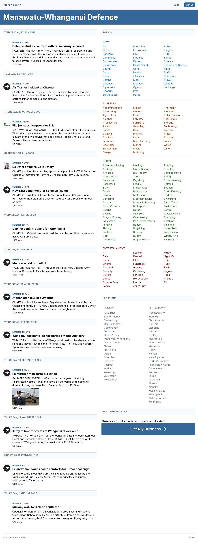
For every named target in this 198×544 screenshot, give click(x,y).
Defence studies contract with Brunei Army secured (48, 46)
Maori (136, 79)
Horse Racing (141, 169)
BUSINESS (109, 103)
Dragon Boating (112, 217)
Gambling (138, 126)
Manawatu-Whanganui (29, 130)
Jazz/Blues (139, 286)
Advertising (109, 111)
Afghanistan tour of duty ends (32, 297)
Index (192, 537)
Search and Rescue (175, 65)
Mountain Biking (142, 198)
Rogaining (139, 228)
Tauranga (154, 379)
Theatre (168, 278)
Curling (107, 209)
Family (106, 286)
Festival (137, 256)
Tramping (169, 217)
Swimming (170, 198)
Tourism (168, 130)
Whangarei (154, 401)
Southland (110, 357)
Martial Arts (140, 187)
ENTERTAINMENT (114, 248)
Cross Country (111, 206)
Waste (167, 141)
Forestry (138, 118)
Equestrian (109, 221)
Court (106, 72)
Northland (110, 349)
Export (137, 107)
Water (167, 144)
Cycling (107, 213)
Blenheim (153, 316)
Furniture (138, 122)
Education (139, 46)
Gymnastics (109, 239)
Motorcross (140, 191)
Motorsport (140, 195)
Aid (104, 46)
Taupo (152, 375)
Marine (137, 144)
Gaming (137, 267)
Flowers (138, 61)
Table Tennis (171, 202)
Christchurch (156, 320)
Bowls (106, 191)
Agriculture (109, 115)
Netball (137, 209)
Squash (168, 187)
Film (135, 260)
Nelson (108, 346)
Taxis (167, 68)
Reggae (168, 271)
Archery (107, 169)
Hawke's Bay (111, 335)
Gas (135, 130)
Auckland (109, 312)
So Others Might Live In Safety (33, 166)
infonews (138, 76)
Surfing (168, 195)
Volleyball (169, 224)
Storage (168, 122)
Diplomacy (109, 87)
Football (107, 232)
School (168, 57)
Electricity (108, 144)
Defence (17, 42)
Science (168, 61)
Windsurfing (171, 235)
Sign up (190, 4)
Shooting (169, 169)
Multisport (139, 206)
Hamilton (153, 331)
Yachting (169, 239)
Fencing (107, 224)
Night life (169, 256)
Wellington (110, 375)
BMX (105, 187)
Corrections (109, 65)
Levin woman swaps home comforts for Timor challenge (50, 469)
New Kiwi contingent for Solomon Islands (40, 190)
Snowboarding (172, 180)
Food (136, 115)
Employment (110, 148)
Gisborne (109, 331)
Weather (169, 83)
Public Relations (173, 115)
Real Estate (170, 118)
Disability (108, 90)
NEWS (106, 42)
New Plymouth (157, 357)
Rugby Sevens (141, 239)
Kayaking (138, 180)
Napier (152, 349)
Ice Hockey (140, 172)
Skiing (167, 176)
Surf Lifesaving (172, 191)
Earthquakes (110, 94)
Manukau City (156, 342)
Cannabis (108, 53)
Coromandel (111, 327)
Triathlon (169, 221)
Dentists (107, 137)
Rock (167, 274)
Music (167, 252)
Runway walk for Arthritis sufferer (35, 507)
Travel (167, 79)
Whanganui (21, 340)
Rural (167, 53)
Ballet (106, 256)
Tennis (168, 209)
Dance (106, 278)
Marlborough (112, 342)
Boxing (107, 195)
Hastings (153, 335)
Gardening (139, 271)
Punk (167, 263)
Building (107, 133)
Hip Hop (138, 274)
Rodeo (137, 224)
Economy (108, 141)
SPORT (107, 161)
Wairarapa (110, 372)
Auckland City (156, 312)
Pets (135, 90)
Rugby (137, 235)
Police (136, 94)
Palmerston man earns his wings (34, 373)
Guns (136, 68)
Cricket (107, 202)
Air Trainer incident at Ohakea (33, 87)
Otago (107, 353)
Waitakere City (156, 390)
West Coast (110, 379)
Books (106, 260)
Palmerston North (26, 50)
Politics (168, 46)
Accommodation (112, 107)
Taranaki (109, 361)
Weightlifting (171, 232)
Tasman (108, 364)
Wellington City (157, 398)
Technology (171, 126)
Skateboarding (172, 172)
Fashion (137, 252)
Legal (136, 137)
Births (106, 50)
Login (176, 4)
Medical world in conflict (29, 263)
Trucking (169, 137)
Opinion (137, 87)
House (137, 282)
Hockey (137, 165)
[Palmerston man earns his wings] (54, 396)
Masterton (154, 346)
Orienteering (140, 217)
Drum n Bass (110, 282)
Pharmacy (170, 107)
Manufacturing (142, 141)
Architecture (110, 122)
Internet (137, 133)
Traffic (167, 72)
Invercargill (155, 338)
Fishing (107, 228)
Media (136, 148)
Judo (136, 176)
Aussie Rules (110, 176)
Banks (106, 130)
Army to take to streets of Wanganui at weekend (45, 431)
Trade (167, 133)
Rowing (137, 232)
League (137, 183)
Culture (107, 274)
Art (104, 252)
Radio (167, 267)
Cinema (107, 263)
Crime (106, 76)
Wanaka (153, 387)
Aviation (107, 126)
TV (165, 282)
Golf (105, 235)
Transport (170, 76)
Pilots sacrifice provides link (33, 125)
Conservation (110, 61)
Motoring (138, 152)
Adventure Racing (113, 165)
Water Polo (170, 228)
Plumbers (169, 111)
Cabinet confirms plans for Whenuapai (38, 228)
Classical (108, 267)
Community (109, 57)
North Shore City (158, 361)
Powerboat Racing (144, 221)
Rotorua (153, 372)
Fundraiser (139, 263)
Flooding (138, 57)
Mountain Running (144, 202)
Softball (168, 183)
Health (137, 72)
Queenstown (155, 368)
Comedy (107, 271)
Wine (167, 148)
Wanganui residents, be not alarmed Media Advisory (48, 335)
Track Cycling (172, 213)
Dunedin (153, 324)
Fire (135, 53)
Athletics (108, 172)
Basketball (109, 183)
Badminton (109, 180)
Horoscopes (140, 278)
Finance (137, 111)
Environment (140, 50)
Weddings (169, 87)
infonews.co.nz (12, 4)
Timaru (152, 383)
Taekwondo (171, 206)
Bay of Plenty (112, 316)
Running (169, 165)
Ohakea (18, 92)
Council (107, 68)
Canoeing (108, 198)
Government (140, 65)
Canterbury (110, 320)
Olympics (138, 213)
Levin (16, 473)
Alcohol (107, 118)
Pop (166, 260)
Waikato (108, 368)
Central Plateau (113, 324)
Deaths (107, 79)
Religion (168, 50)
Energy (107, 152)
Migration (138, 83)
